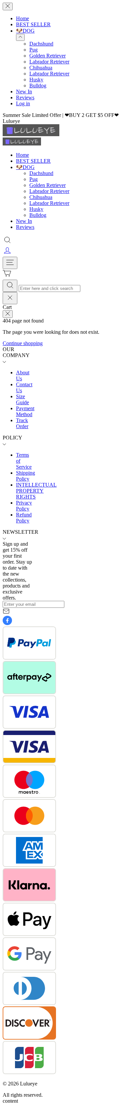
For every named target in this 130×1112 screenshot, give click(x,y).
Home (22, 18)
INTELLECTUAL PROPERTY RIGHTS (36, 491)
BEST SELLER (33, 24)
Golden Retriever (47, 55)
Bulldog (37, 85)
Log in (23, 103)
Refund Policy (24, 517)
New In (24, 91)
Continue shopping (23, 343)
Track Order (22, 423)
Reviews (25, 97)
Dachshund (41, 43)
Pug (33, 49)
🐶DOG (25, 31)
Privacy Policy (24, 505)
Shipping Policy (25, 476)
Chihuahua (40, 67)
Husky (36, 79)
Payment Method (25, 411)
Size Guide (22, 399)
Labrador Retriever (49, 61)
